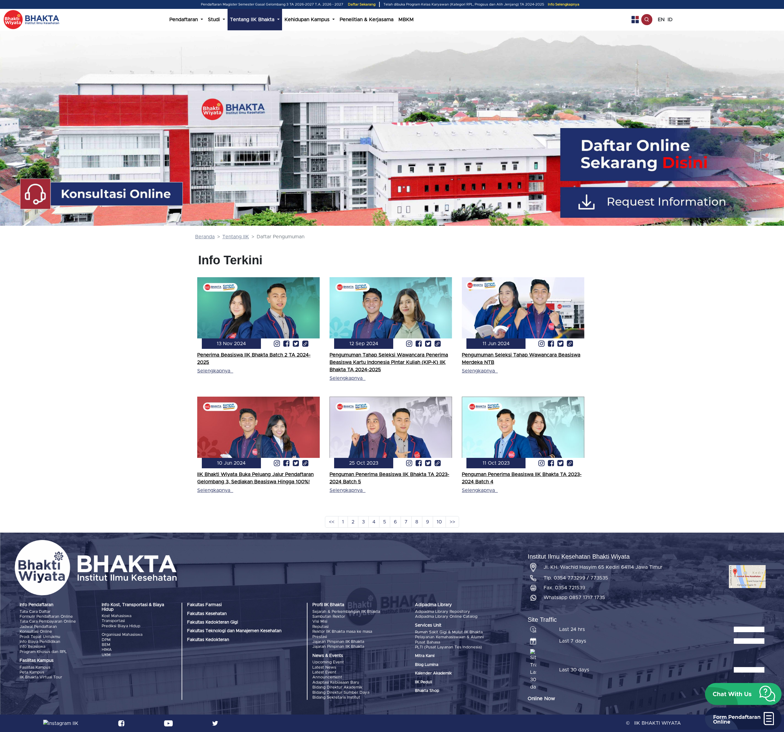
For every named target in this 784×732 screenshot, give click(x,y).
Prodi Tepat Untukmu (40, 637)
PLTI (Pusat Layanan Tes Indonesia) (448, 647)
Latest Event (324, 672)
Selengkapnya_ (215, 370)
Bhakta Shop (427, 691)
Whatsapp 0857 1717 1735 (574, 597)
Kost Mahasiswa (116, 616)
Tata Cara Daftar (35, 612)
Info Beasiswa (32, 647)
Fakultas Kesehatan (207, 614)
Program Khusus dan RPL (43, 652)
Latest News (324, 668)
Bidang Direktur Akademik (337, 687)
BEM (106, 645)
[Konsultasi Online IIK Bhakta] (102, 194)
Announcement (327, 677)
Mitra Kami (425, 656)
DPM (106, 640)
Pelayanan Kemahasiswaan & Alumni (449, 637)
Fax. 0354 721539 (564, 587)
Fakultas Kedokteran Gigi (212, 622)
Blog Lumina (426, 665)
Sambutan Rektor (328, 617)
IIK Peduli (423, 682)
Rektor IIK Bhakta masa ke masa (342, 632)
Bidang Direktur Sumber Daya (340, 693)
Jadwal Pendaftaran (38, 627)
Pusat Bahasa (427, 642)
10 (439, 521)
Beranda (205, 236)
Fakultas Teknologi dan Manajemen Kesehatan (234, 631)
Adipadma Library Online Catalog (446, 617)
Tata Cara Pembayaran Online (48, 622)
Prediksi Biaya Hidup (121, 626)
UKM (106, 655)
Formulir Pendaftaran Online (46, 617)
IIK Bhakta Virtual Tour (41, 677)
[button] (743, 694)
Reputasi (320, 627)
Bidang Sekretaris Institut (336, 698)
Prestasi (319, 637)
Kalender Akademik (433, 673)
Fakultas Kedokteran (208, 640)
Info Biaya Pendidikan (40, 642)
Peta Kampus (32, 672)
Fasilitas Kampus (35, 668)
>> (452, 521)
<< (331, 521)
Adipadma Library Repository (442, 612)
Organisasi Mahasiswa (122, 635)
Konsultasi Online (36, 632)
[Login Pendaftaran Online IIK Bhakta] (674, 202)
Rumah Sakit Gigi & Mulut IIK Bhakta (449, 632)
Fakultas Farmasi (204, 605)
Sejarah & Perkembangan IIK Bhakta (346, 612)
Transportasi (113, 621)
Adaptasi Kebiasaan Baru (335, 683)
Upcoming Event (328, 662)
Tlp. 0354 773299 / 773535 (576, 577)
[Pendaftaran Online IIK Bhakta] (674, 154)
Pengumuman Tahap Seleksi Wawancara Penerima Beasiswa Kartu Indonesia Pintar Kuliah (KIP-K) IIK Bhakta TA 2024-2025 (389, 362)
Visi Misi (319, 622)
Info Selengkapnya (563, 4)
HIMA (107, 650)
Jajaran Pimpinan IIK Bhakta (338, 642)
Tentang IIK (235, 236)
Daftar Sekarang (361, 4)
